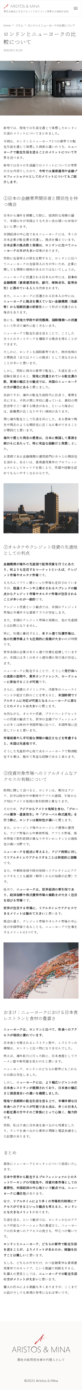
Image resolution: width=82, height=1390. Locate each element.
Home (7, 25)
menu (75, 8)
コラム (19, 25)
